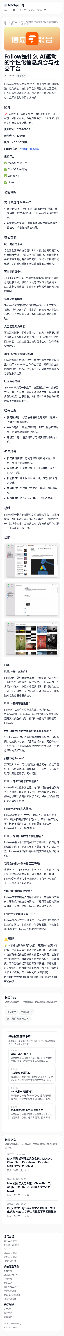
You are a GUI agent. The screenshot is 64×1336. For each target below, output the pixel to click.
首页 (6, 10)
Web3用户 (26, 1011)
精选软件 (8, 1270)
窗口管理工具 (11, 1286)
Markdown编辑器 (13, 1294)
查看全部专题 (10, 1298)
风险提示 (8, 1316)
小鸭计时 (21, 10)
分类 (12, 10)
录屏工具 (9, 1282)
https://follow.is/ (29, 148)
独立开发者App (11, 1274)
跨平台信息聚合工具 (18, 1018)
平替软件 (8, 1278)
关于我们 (8, 1308)
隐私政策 (8, 1312)
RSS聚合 (11, 1011)
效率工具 (14, 23)
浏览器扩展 (11, 1244)
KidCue (31, 10)
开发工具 (10, 1252)
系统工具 (10, 1256)
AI (7, 1248)
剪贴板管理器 (11, 1290)
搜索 (39, 10)
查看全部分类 (10, 1260)
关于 (46, 10)
